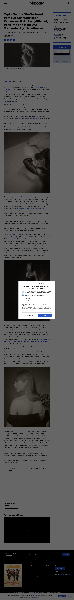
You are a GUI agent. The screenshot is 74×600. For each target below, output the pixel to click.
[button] (37, 298)
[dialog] (37, 300)
